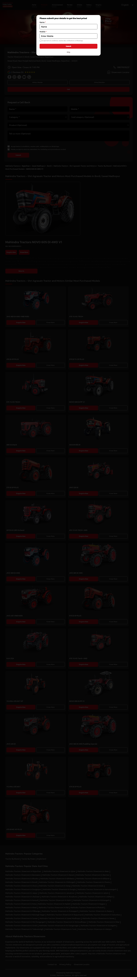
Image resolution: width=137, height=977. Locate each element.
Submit (68, 46)
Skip (68, 52)
